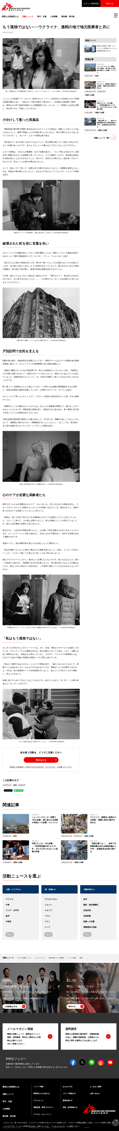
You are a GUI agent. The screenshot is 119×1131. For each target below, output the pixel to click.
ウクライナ (7, 98)
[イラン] (59, 921)
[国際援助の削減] (98, 927)
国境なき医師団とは (10, 16)
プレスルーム (38, 1100)
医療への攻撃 (90, 95)
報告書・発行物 (67, 16)
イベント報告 (72, 958)
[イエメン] (59, 904)
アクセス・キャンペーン (42, 1114)
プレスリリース (91, 91)
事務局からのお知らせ (42, 1093)
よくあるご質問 (95, 1086)
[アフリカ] (20, 899)
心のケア (22, 785)
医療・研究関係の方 (70, 1107)
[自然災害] (98, 910)
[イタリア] (59, 910)
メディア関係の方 (69, 1093)
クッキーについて (58, 1126)
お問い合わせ (95, 1093)
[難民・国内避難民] (98, 904)
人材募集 (54, 16)
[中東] (20, 904)
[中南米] (20, 921)
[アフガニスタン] (59, 899)
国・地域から (50, 889)
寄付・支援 (41, 16)
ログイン (91, 3)
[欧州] (20, 916)
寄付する (109, 3)
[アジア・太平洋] (20, 910)
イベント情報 (38, 1086)
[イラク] (59, 916)
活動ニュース (8, 957)
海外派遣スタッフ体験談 (56, 958)
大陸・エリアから (13, 889)
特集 (81, 958)
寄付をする (41, 760)
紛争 (15, 785)
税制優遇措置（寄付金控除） (45, 767)
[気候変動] (98, 916)
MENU (115, 16)
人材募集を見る (10, 1006)
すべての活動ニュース (24, 958)
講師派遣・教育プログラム (43, 1107)
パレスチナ (89, 112)
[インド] (59, 927)
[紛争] (98, 899)
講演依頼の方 (68, 1100)
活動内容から (89, 889)
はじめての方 (68, 1086)
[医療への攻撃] (98, 921)
